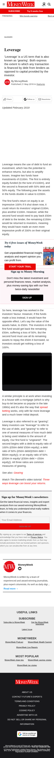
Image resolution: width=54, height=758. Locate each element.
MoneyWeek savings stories (40, 660)
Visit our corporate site (41, 747)
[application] (27, 370)
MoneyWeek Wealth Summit (40, 642)
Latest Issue (27, 629)
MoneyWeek (21, 81)
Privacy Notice (37, 537)
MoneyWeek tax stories (27, 665)
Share (9, 99)
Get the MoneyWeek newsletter (39, 623)
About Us (27, 692)
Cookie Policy (27, 710)
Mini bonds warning (28, 16)
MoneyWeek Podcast (14, 642)
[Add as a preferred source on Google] (27, 734)
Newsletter (46, 99)
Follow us (31, 99)
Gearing (18, 472)
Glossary (8, 37)
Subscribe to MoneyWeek (14, 622)
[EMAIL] (20, 568)
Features (41, 84)
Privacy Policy (27, 706)
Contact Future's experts (27, 697)
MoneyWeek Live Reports (27, 647)
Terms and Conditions (27, 701)
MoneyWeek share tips (14, 660)
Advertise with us (27, 715)
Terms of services (34, 534)
